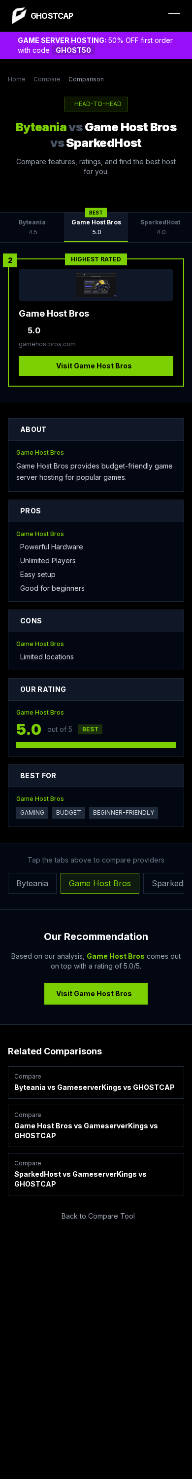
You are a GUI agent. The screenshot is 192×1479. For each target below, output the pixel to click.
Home (17, 79)
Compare (47, 79)
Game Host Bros (100, 883)
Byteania (32, 883)
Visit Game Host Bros (94, 365)
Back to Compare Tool (98, 1216)
